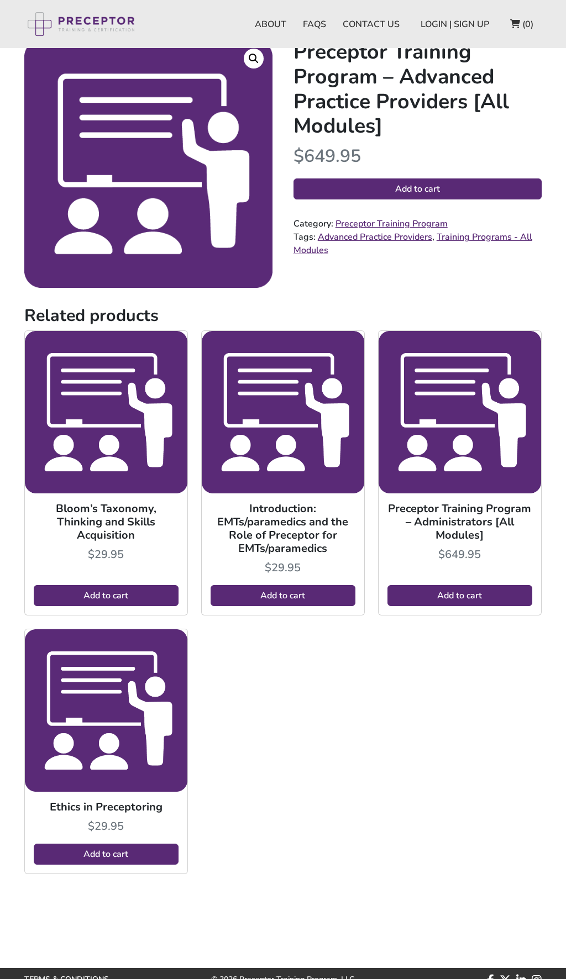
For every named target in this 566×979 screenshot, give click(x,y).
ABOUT (270, 24)
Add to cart (417, 189)
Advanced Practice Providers (375, 237)
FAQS (314, 24)
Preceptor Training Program (392, 224)
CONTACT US (371, 24)
